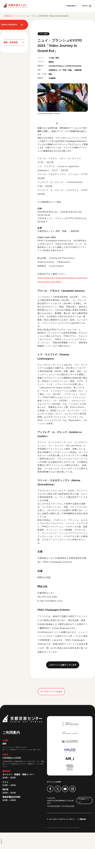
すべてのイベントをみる (51, 691)
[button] (57, 123)
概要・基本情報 (11, 42)
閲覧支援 (83, 819)
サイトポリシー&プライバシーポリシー (62, 819)
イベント (21, 16)
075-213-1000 (55, 806)
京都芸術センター (15, 5)
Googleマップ (84, 800)
